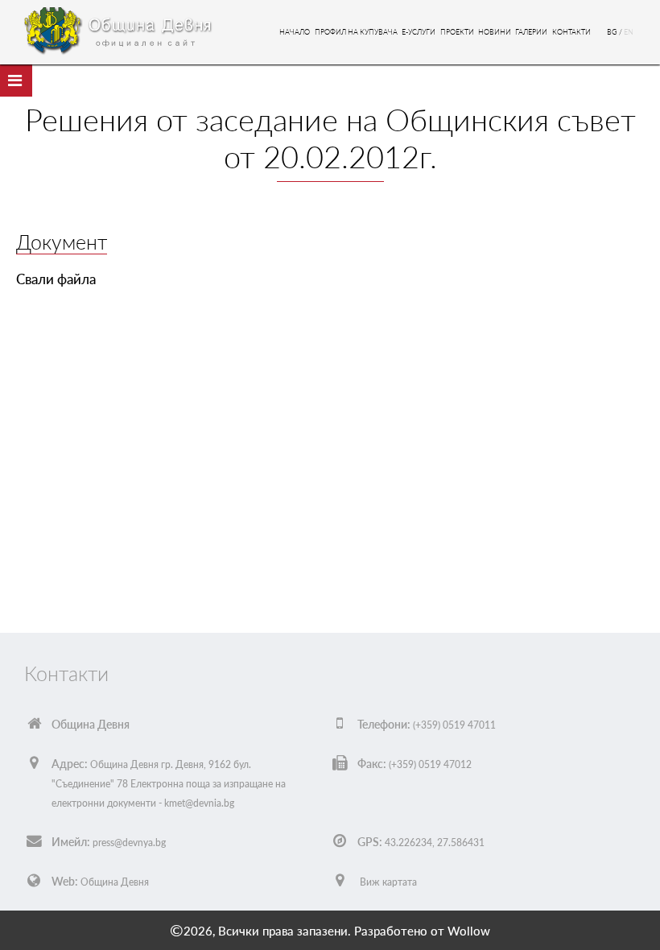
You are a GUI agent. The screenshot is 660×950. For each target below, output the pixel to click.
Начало (294, 31)
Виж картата (388, 882)
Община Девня (114, 882)
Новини (494, 31)
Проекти (457, 31)
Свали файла (56, 279)
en (628, 31)
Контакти (571, 31)
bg (613, 31)
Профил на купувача (356, 31)
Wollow (469, 930)
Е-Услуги (418, 31)
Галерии (531, 31)
